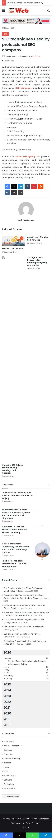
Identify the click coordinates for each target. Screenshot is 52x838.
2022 (7, 702)
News (6, 767)
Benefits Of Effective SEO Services (37, 238)
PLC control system (11, 796)
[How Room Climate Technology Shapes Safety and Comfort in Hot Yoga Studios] (42, 550)
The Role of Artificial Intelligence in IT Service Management (14, 563)
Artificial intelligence (13, 746)
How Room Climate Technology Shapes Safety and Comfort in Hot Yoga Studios (15, 548)
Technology (9, 784)
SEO (13, 28)
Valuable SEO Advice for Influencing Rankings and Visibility (12, 469)
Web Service (9, 788)
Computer (8, 754)
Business (8, 750)
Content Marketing (12, 758)
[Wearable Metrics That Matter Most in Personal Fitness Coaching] (42, 532)
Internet (7, 763)
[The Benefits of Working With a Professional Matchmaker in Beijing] (42, 498)
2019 (6, 719)
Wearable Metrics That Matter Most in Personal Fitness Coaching (14, 529)
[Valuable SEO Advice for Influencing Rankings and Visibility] (13, 359)
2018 (7, 725)
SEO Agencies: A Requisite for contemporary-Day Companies (37, 261)
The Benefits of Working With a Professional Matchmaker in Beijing (17, 495)
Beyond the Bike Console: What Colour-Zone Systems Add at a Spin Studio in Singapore (16, 514)
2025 (7, 684)
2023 (7, 696)
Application (9, 741)
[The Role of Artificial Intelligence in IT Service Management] (42, 567)
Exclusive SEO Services (13, 248)
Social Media (9, 775)
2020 (7, 713)
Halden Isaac (11, 56)
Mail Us (26, 827)
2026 (7, 652)
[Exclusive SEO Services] (13, 241)
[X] (14, 186)
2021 (6, 707)
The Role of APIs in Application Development (24, 627)
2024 (7, 690)
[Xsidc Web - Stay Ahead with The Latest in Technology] (18, 10)
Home (6, 28)
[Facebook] (7, 186)
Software (8, 780)
